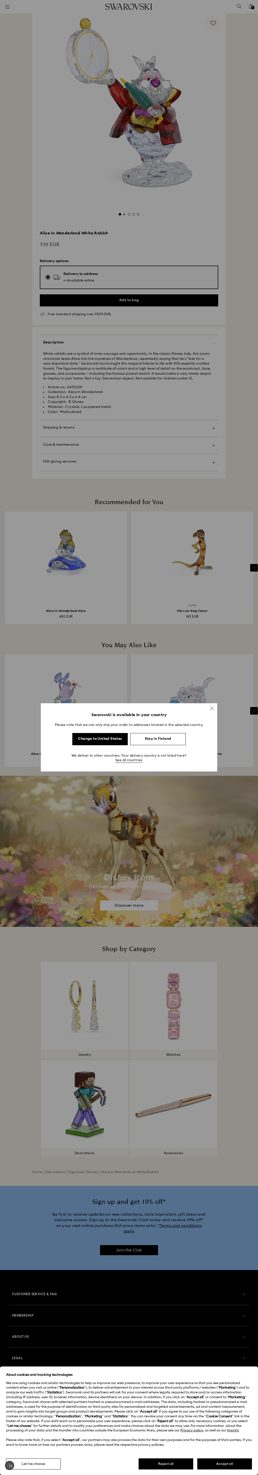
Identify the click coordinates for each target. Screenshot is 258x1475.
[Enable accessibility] (9, 1465)
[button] (212, 708)
